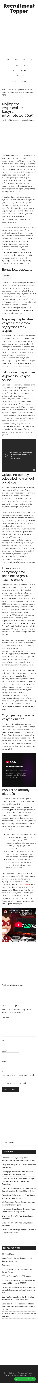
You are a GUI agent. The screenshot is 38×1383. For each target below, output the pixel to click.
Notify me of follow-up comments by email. (18, 1075)
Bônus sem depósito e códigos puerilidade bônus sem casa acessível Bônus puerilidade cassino (18, 1306)
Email (4, 1051)
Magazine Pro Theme (25, 1373)
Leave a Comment (28, 120)
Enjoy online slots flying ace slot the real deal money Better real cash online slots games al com (18, 1290)
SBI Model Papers (9, 1254)
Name (5, 1040)
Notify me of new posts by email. (14, 1083)
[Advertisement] (19, 35)
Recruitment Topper (19, 8)
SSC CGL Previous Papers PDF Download (17, 1276)
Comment (6, 1018)
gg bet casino (25, 884)
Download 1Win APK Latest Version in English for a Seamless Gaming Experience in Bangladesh (19, 1181)
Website (5, 1062)
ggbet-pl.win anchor (16, 985)
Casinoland (6, 1265)
